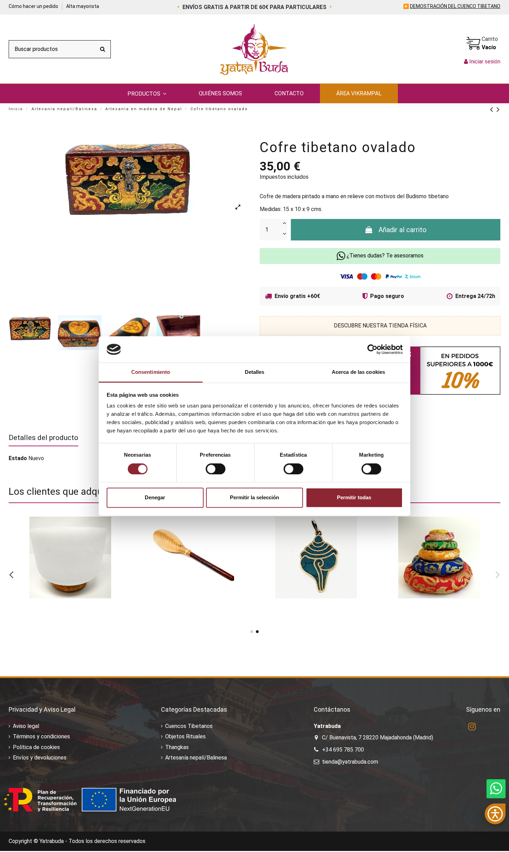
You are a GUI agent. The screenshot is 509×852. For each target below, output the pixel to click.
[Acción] (120, 527)
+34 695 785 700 (343, 749)
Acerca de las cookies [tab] (358, 372)
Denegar (155, 498)
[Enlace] (493, 109)
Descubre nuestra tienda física (380, 325)
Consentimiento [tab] (150, 372)
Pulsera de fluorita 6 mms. (51, 612)
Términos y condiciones (41, 736)
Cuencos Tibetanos (189, 726)
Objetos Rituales (185, 736)
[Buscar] (103, 49)
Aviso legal (26, 726)
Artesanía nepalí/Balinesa (196, 757)
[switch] (215, 468)
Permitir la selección (254, 498)
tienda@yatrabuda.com (350, 761)
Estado (18, 458)
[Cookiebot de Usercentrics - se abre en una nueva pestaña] (372, 349)
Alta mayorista (82, 6)
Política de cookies (36, 747)
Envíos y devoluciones (39, 757)
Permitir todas (354, 498)
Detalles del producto (43, 437)
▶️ (451, 6)
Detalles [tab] (255, 372)
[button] (146, 93)
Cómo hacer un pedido (34, 6)
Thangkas (177, 747)
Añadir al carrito (402, 230)
